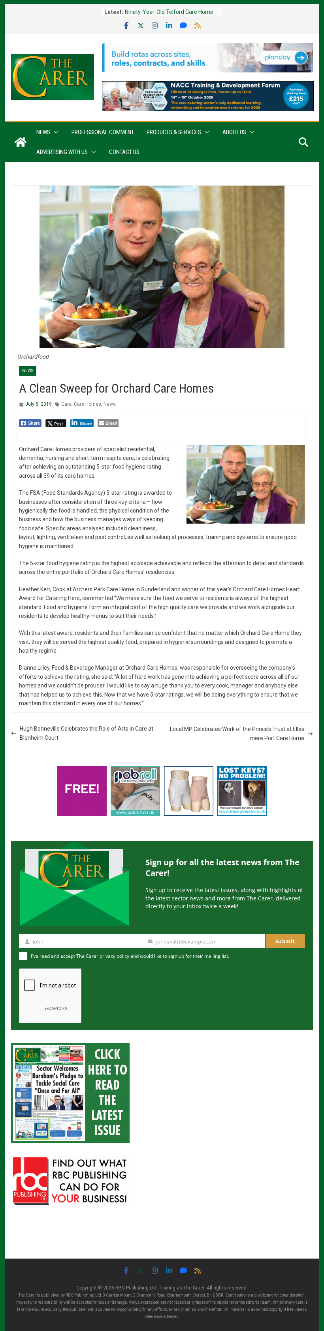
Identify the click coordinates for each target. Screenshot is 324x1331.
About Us (234, 132)
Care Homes (87, 404)
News (43, 132)
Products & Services (174, 132)
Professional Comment (103, 132)
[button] (54, 132)
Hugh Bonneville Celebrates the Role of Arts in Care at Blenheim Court (86, 732)
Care (66, 404)
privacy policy (114, 956)
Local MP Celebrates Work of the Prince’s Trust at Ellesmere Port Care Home (237, 733)
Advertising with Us (62, 152)
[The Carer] (20, 142)
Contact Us (124, 152)
